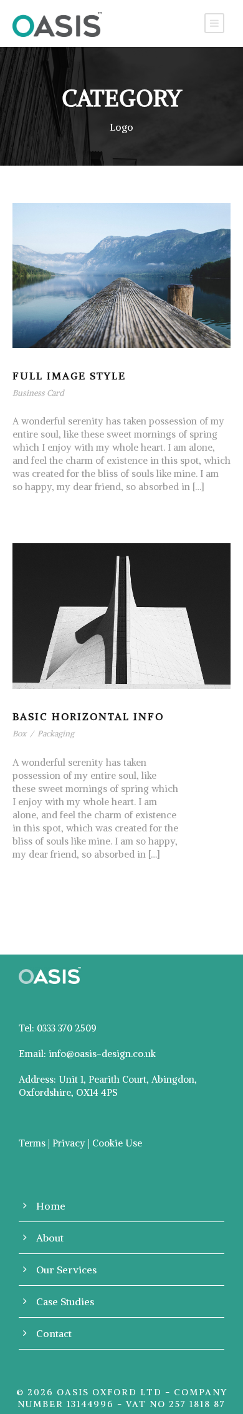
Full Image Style (69, 375)
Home (50, 1206)
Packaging (55, 733)
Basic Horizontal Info (88, 716)
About (50, 1237)
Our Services (66, 1269)
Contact (54, 1333)
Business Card (38, 393)
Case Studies (65, 1301)
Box (19, 733)
